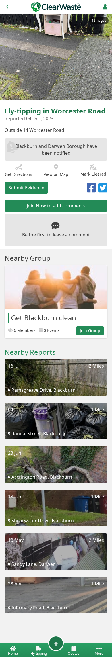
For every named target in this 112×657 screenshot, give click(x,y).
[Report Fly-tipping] (56, 643)
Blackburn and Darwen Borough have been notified (56, 149)
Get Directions (18, 174)
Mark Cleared (93, 174)
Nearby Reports (30, 352)
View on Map (56, 174)
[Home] (56, 7)
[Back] (7, 7)
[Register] (105, 7)
